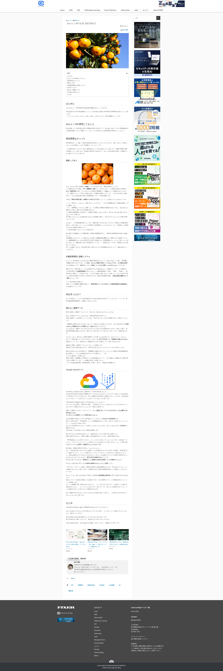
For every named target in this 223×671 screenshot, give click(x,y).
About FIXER (158, 10)
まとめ (69, 94)
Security (96, 649)
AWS (71, 10)
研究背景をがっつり (73, 80)
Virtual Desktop (99, 652)
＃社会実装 (111, 585)
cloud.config (135, 611)
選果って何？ (71, 83)
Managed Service (99, 640)
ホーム (70, 20)
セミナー (146, 10)
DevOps (96, 627)
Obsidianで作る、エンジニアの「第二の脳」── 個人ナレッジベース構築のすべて (97, 544)
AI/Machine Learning (92, 10)
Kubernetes (125, 10)
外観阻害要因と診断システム (76, 85)
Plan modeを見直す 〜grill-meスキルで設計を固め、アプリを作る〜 (76, 544)
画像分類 (70, 590)
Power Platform (110, 10)
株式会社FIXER (136, 620)
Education (97, 630)
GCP (72, 585)
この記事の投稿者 (73, 558)
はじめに (70, 76)
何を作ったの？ (72, 87)
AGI (78, 10)
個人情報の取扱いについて (139, 639)
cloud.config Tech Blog (114, 668)
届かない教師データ (73, 90)
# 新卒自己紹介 (91, 585)
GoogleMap (134, 629)
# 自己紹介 (102, 585)
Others (77, 20)
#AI (119, 585)
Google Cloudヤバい (73, 92)
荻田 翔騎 (125, 30)
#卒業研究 (80, 585)
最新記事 (83, 558)
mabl (136, 10)
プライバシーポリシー (138, 636)
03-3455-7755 (135, 631)
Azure (62, 10)
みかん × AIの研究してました (76, 78)
